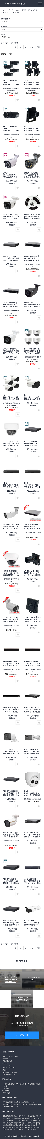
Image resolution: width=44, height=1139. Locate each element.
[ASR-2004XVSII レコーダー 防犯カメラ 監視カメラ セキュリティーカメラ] (32, 867)
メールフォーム (22, 1035)
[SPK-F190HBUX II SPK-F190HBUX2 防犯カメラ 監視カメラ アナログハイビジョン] (11, 68)
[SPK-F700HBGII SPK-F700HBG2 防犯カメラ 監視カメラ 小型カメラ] (32, 115)
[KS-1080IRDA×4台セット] (32, 337)
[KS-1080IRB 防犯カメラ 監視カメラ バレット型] (32, 383)
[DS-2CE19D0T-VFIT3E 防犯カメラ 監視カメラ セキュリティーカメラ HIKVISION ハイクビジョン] (32, 737)
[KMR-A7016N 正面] (11, 696)
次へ (31, 47)
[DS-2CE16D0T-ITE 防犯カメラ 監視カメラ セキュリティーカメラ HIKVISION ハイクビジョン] (11, 737)
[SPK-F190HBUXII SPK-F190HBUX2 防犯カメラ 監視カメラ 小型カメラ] (11, 115)
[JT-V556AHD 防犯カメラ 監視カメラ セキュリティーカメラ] (11, 513)
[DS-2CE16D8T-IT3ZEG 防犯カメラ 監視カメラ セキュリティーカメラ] (32, 909)
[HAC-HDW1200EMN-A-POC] (32, 779)
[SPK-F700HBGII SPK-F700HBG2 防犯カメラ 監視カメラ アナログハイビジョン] (32, 68)
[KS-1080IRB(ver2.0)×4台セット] (11, 383)
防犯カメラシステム (29, 10)
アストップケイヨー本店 (10, 10)
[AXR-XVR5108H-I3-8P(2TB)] (32, 429)
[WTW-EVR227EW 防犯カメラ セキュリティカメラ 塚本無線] (11, 337)
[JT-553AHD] (32, 559)
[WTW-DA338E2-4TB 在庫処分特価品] (32, 513)
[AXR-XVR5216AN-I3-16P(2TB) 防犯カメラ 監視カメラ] (11, 779)
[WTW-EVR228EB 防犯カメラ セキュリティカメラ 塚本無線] (32, 291)
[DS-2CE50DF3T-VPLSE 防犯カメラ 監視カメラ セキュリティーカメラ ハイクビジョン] (11, 429)
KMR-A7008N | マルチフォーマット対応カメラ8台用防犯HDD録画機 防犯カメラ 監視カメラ (32, 711)
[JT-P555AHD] (32, 605)
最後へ (39, 47)
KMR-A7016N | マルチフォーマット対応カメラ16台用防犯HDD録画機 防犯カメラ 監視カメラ (11, 711)
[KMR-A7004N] (32, 696)
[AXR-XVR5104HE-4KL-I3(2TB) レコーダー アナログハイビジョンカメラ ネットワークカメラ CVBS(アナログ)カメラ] (11, 867)
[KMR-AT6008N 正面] (11, 649)
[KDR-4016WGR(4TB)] (11, 471)
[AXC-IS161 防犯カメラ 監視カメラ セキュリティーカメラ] (11, 821)
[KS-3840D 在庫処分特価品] (11, 559)
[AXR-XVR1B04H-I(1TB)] (11, 244)
